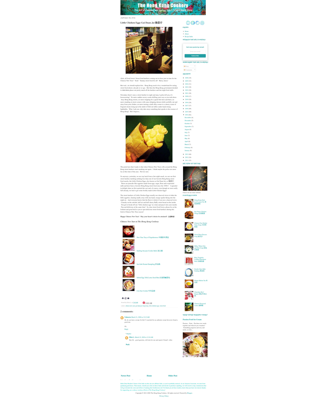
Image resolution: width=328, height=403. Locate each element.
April (186, 141)
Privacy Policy (164, 396)
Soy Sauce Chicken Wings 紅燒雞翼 (200, 212)
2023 (187, 87)
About (187, 34)
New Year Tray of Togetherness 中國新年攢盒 (153, 237)
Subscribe (195, 56)
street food (163, 306)
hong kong (145, 306)
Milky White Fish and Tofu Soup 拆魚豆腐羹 (200, 248)
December (188, 117)
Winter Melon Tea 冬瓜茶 (201, 281)
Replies (129, 334)
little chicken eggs (154, 306)
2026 (187, 78)
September (188, 126)
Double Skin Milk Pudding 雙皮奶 (200, 270)
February (188, 147)
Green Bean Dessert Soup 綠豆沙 (200, 235)
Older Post (172, 375)
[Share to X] (149, 303)
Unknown (128, 317)
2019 (187, 99)
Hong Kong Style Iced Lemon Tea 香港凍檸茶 (200, 202)
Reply (126, 329)
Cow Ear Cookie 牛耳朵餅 (146, 291)
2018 (187, 102)
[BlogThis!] (148, 303)
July (186, 132)
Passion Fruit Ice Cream (192, 319)
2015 (187, 112)
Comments (188, 70)
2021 (187, 93)
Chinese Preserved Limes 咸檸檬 (200, 304)
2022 (187, 90)
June (186, 135)
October (187, 123)
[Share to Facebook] (151, 303)
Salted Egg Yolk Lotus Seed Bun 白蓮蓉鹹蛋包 (153, 277)
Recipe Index (189, 36)
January (187, 150)
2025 (187, 81)
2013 (187, 154)
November (188, 120)
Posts (187, 66)
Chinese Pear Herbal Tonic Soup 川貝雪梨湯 (200, 225)
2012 (187, 157)
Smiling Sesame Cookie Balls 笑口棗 (150, 251)
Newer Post (125, 375)
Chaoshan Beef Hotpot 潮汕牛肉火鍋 (200, 294)
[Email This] (146, 303)
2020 (187, 96)
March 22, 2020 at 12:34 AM (144, 337)
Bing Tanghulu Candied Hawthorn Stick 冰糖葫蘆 (200, 259)
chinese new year (130, 306)
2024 (187, 84)
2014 (187, 115)
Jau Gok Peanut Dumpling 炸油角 (148, 264)
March (187, 144)
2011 (187, 160)
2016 (187, 109)
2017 (187, 105)
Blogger (189, 393)
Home (149, 375)
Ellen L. (131, 337)
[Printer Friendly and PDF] (125, 299)
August (187, 129)
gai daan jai (138, 306)
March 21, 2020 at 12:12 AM (140, 317)
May (186, 138)
